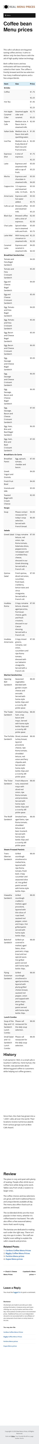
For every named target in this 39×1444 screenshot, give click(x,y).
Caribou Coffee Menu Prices (18, 1250)
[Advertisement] (19, 41)
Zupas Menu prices (14, 1259)
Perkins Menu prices (15, 1256)
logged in (17, 1292)
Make (13, 1436)
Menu (9, 15)
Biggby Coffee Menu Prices (18, 1253)
